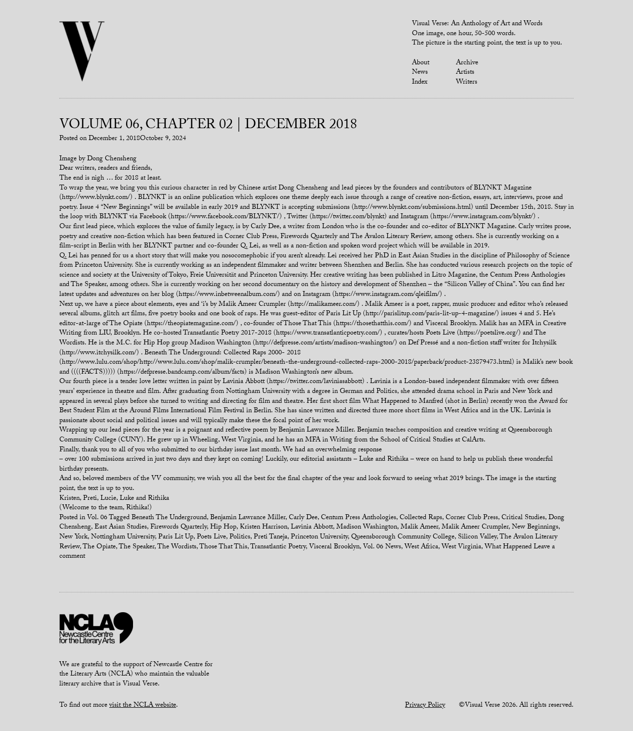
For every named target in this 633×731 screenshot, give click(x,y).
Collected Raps (421, 518)
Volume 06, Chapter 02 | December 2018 (208, 126)
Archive (467, 63)
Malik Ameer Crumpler (475, 528)
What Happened (508, 547)
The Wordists (176, 547)
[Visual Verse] (82, 52)
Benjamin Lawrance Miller (247, 518)
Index (419, 83)
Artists (465, 73)
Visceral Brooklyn (334, 547)
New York (73, 537)
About (420, 63)
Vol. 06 (97, 518)
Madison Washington (366, 528)
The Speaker (136, 547)
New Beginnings (535, 528)
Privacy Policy (425, 706)
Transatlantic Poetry (278, 547)
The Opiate (99, 547)
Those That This (223, 547)
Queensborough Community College (402, 537)
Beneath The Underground (169, 518)
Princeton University (319, 537)
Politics (239, 537)
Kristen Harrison (263, 528)
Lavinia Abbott (312, 528)
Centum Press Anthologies (358, 518)
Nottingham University (123, 537)
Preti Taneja (270, 537)
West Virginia (461, 547)
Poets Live (211, 537)
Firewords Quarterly (178, 528)
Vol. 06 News (382, 547)
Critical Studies (523, 518)
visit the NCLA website (142, 706)
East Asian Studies (120, 528)
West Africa (421, 547)
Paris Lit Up (175, 537)
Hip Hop (223, 528)
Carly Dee (303, 518)
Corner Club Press (472, 518)
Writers (466, 83)
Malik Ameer (419, 528)
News (420, 73)
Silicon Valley (477, 537)
